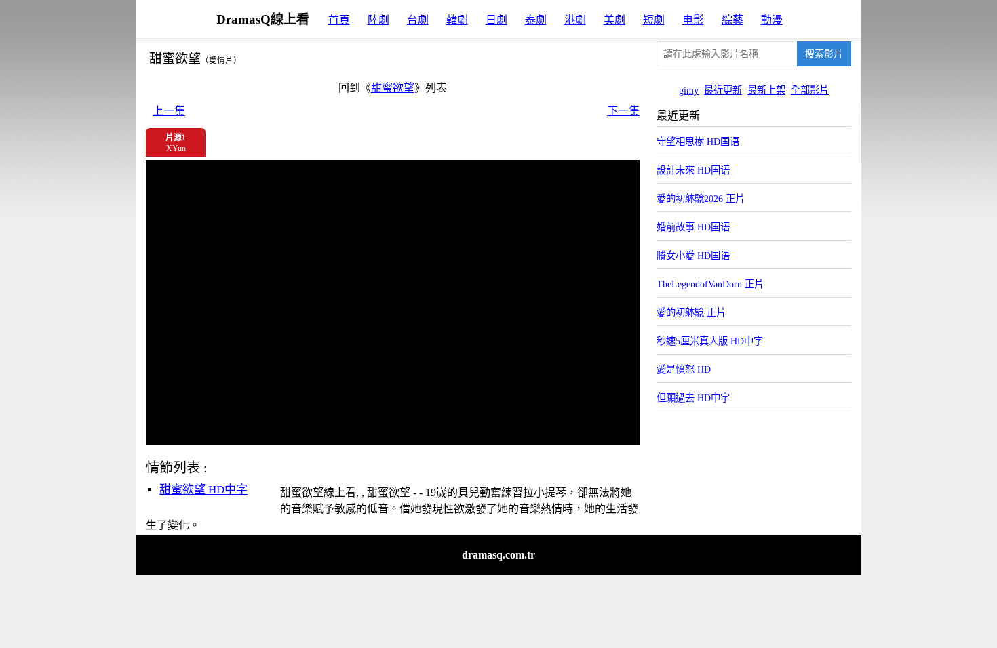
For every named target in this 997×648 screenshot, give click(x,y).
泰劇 (536, 20)
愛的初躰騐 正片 (691, 312)
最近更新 (723, 90)
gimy (689, 90)
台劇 (418, 20)
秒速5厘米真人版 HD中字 (710, 341)
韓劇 (457, 20)
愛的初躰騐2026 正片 (701, 198)
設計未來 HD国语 (693, 170)
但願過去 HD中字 (693, 397)
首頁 (339, 20)
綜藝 (732, 20)
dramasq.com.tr (498, 555)
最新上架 (766, 90)
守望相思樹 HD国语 (698, 141)
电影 (693, 20)
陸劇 (378, 20)
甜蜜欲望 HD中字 (203, 489)
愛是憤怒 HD (684, 369)
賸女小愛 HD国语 (693, 255)
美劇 (614, 20)
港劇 (575, 20)
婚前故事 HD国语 (693, 227)
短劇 (654, 20)
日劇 (496, 20)
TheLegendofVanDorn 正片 (710, 284)
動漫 (772, 20)
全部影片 (810, 90)
